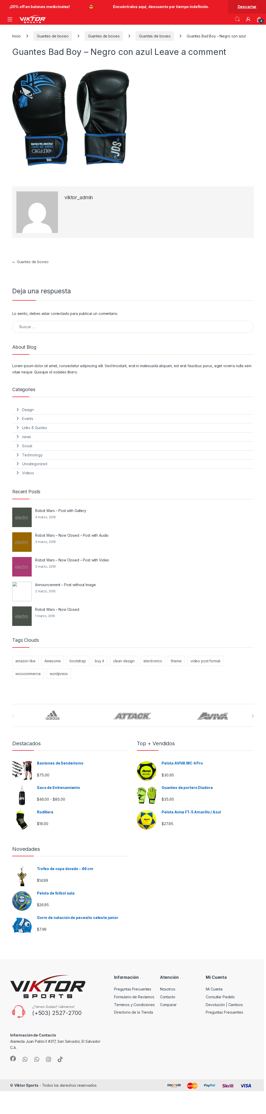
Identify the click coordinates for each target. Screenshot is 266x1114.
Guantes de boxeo (53, 36)
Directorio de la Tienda (133, 1012)
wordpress (59, 673)
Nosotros (167, 989)
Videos (28, 473)
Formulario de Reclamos (134, 997)
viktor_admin (78, 197)
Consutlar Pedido (220, 997)
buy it (99, 661)
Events (27, 418)
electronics (152, 661)
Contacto (167, 997)
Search (237, 19)
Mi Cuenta (214, 989)
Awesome (52, 661)
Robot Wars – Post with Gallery (60, 510)
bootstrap (78, 661)
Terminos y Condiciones (134, 1004)
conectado (60, 313)
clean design (124, 661)
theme (176, 661)
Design (28, 409)
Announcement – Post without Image (65, 584)
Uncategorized (34, 464)
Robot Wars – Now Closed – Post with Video (72, 560)
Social (27, 446)
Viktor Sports (26, 1085)
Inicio (16, 36)
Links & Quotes (34, 427)
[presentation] (252, 716)
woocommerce (28, 673)
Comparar (168, 1004)
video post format (205, 661)
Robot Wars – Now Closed (57, 609)
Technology (32, 455)
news (26, 437)
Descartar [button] (247, 6)
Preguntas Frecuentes (132, 989)
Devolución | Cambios (224, 1004)
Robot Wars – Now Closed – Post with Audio (72, 535)
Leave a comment (190, 52)
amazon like (25, 661)
